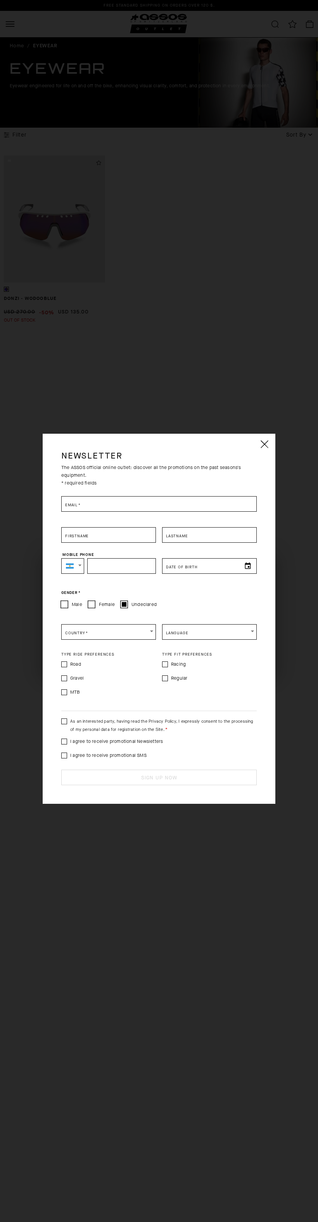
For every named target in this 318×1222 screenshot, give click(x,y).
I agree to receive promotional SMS (108, 755)
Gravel (77, 678)
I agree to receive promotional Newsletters (116, 741)
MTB (75, 692)
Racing (178, 664)
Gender (70, 593)
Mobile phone (78, 555)
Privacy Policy (162, 721)
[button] (73, 566)
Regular (179, 678)
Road (75, 664)
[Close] (264, 444)
